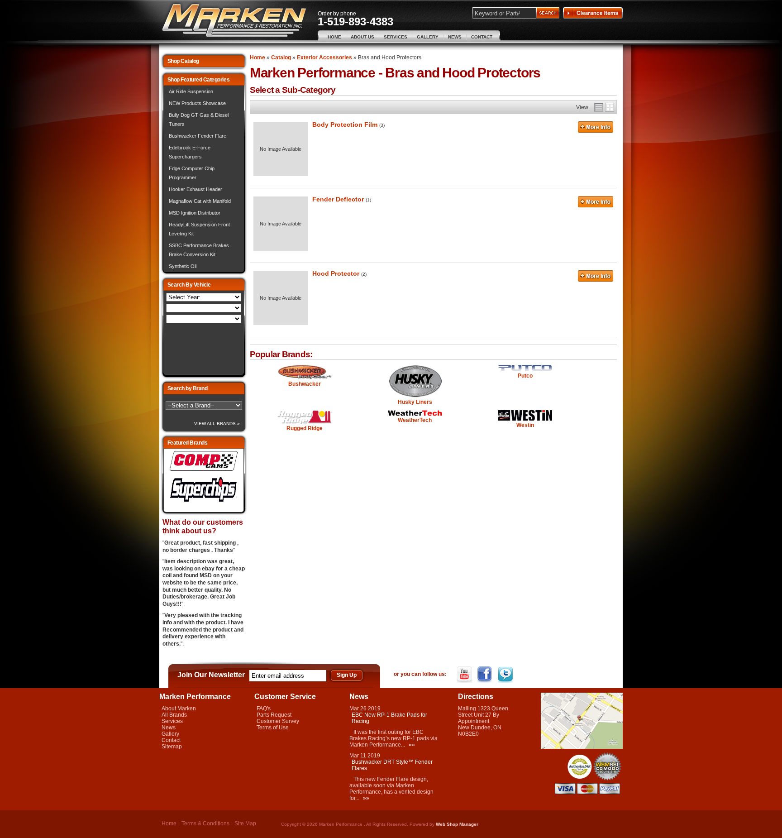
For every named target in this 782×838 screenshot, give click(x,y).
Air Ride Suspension (191, 91)
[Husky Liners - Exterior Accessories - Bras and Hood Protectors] (415, 381)
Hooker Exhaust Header (195, 189)
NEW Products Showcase (197, 103)
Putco (525, 376)
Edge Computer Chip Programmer (192, 173)
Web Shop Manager (457, 824)
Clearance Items (593, 13)
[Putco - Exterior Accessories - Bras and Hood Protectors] (525, 368)
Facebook (485, 674)
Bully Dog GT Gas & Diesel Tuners (199, 119)
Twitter (506, 674)
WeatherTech (415, 420)
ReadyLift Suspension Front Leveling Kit (199, 229)
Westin (525, 425)
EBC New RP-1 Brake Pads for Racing (389, 718)
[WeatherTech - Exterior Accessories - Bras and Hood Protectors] (415, 413)
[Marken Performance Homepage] (234, 20)
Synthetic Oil (182, 266)
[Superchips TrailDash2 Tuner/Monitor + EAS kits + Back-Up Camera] (204, 502)
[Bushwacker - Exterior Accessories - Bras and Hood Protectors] (305, 372)
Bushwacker (304, 384)
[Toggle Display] (604, 107)
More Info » (595, 128)
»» (412, 745)
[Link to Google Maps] (582, 747)
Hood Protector (335, 273)
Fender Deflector (338, 199)
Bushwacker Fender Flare (197, 136)
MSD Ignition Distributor (194, 212)
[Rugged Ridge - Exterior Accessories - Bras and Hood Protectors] (305, 417)
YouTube (465, 674)
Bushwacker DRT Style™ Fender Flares (392, 765)
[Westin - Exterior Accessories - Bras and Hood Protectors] (525, 416)
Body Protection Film (344, 124)
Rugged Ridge (304, 428)
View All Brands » (217, 423)
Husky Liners (415, 402)
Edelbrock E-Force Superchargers (189, 152)
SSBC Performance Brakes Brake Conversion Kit (199, 250)
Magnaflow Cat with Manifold (200, 201)
